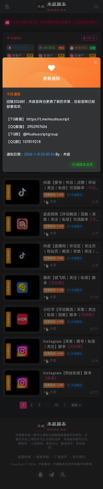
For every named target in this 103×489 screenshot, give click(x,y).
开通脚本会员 (82, 165)
